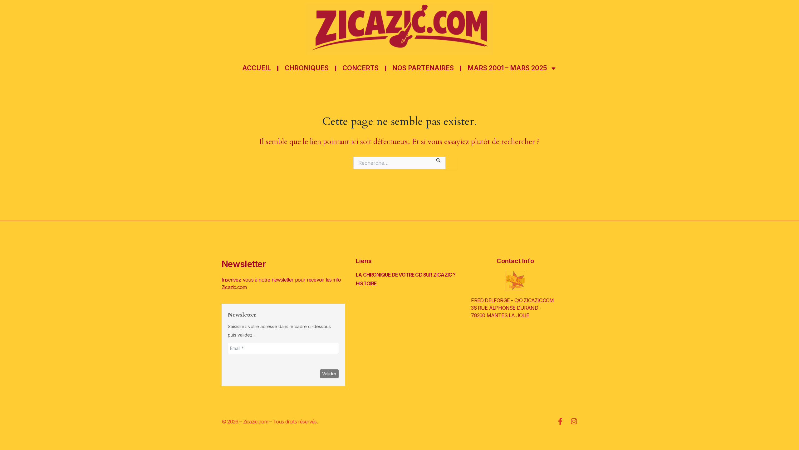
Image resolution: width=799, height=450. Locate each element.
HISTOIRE (366, 283)
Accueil (256, 68)
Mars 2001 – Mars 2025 (507, 68)
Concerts (360, 68)
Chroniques (307, 68)
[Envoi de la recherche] (438, 159)
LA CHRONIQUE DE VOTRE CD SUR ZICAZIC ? (406, 275)
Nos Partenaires (423, 68)
